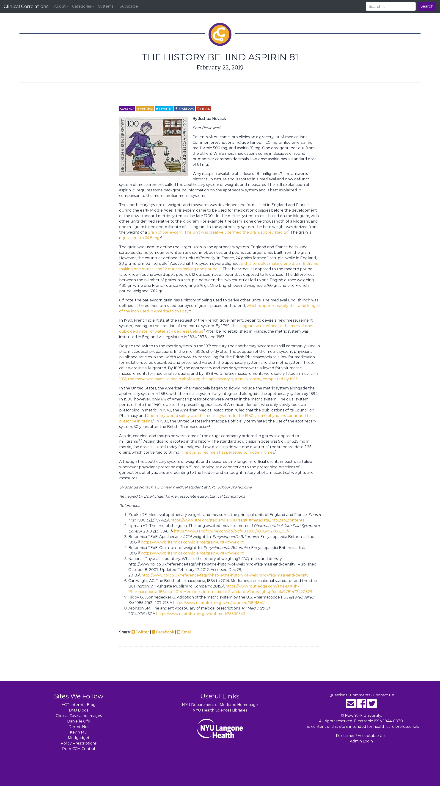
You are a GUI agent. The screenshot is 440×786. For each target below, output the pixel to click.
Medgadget (79, 738)
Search (427, 6)
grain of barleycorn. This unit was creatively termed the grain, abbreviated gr (218, 232)
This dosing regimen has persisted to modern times (227, 452)
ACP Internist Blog (79, 705)
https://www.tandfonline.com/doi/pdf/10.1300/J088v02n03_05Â (232, 531)
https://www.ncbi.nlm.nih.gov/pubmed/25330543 (200, 614)
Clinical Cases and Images (79, 716)
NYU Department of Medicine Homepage (220, 705)
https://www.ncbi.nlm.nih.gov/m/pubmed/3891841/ (218, 603)
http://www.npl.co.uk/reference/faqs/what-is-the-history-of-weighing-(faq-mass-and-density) (225, 575)
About (60, 6)
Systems (105, 6)
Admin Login (361, 741)
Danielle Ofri (78, 721)
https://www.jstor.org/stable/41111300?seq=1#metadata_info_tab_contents (237, 520)
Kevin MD (78, 732)
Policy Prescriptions (78, 743)
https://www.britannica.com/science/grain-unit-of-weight (192, 542)
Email (185, 632)
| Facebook (185, 108)
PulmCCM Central (78, 749)
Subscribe (129, 6)
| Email (204, 108)
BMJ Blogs (78, 710)
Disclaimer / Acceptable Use (361, 736)
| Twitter (165, 108)
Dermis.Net (79, 727)
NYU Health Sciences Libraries (220, 710)
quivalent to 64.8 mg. (140, 238)
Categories (82, 6)
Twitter (142, 632)
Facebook (164, 632)
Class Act (127, 108)
